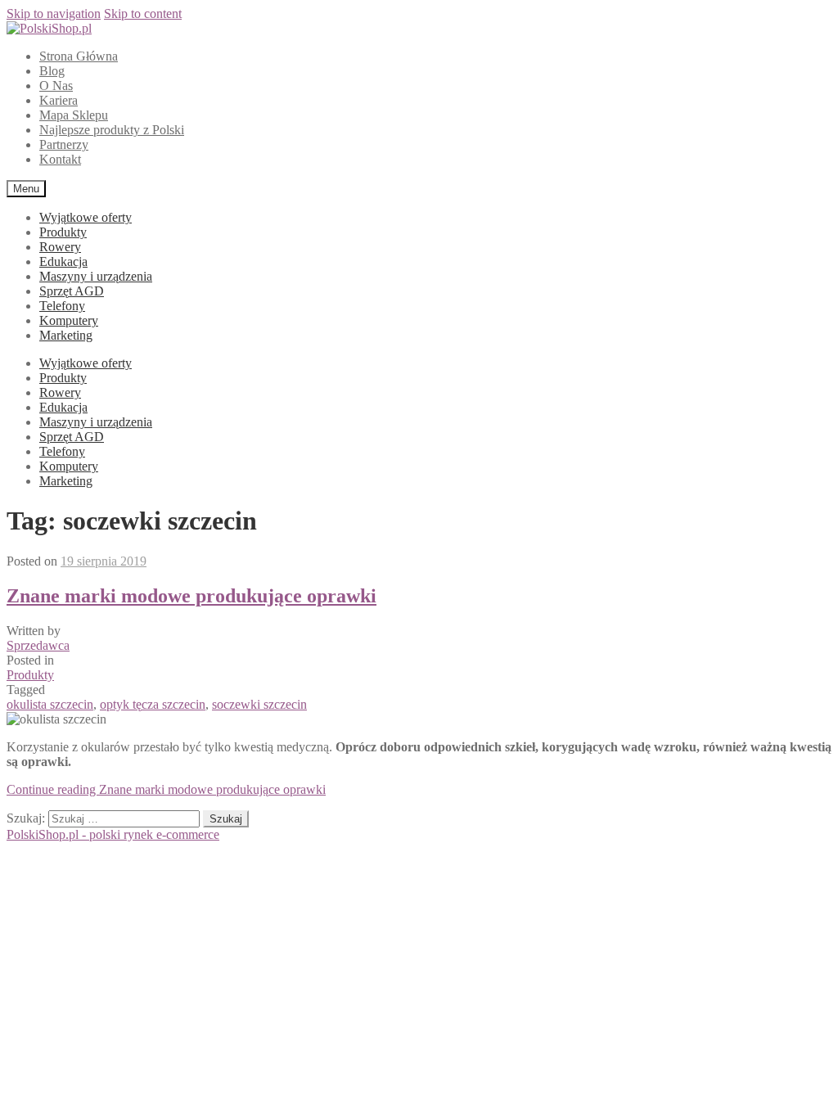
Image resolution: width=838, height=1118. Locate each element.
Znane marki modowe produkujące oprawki (191, 595)
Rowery (60, 247)
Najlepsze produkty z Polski (111, 130)
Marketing (65, 335)
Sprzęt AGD (71, 291)
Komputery (68, 320)
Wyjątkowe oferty (85, 217)
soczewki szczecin (259, 704)
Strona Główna (78, 56)
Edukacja (63, 261)
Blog (52, 71)
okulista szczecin (50, 704)
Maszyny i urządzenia (95, 276)
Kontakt (60, 159)
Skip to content (143, 13)
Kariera (58, 100)
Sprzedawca (38, 645)
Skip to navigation (54, 13)
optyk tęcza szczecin (152, 704)
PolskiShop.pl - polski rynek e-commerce (113, 834)
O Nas (56, 85)
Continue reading (166, 789)
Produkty (63, 232)
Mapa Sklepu (73, 115)
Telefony (62, 306)
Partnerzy (63, 144)
